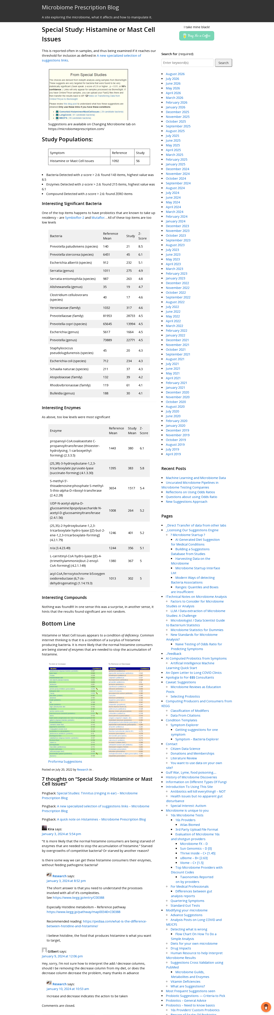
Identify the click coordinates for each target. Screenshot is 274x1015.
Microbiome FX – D (194, 844)
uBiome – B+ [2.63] (194, 858)
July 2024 (172, 193)
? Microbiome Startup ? (188, 535)
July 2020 (172, 411)
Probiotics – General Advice (186, 1000)
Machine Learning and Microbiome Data (196, 478)
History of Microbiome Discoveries (191, 777)
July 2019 (172, 449)
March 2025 (174, 155)
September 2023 (178, 240)
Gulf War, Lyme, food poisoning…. (191, 772)
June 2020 (173, 416)
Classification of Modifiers (190, 711)
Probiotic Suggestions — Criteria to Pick (195, 996)
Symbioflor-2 (74, 217)
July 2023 (172, 250)
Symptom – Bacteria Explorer (197, 739)
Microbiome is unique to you (187, 810)
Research (82, 769)
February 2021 (176, 383)
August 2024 (175, 188)
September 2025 (178, 126)
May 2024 (173, 202)
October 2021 (176, 349)
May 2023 (173, 259)
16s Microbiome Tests (187, 815)
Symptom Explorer (185, 725)
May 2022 (173, 316)
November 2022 (177, 288)
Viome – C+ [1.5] (191, 863)
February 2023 (176, 273)
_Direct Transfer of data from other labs (196, 525)
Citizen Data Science (185, 749)
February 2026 (176, 102)
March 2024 (174, 212)
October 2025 (176, 121)
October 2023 (176, 235)
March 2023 (174, 269)
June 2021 (173, 368)
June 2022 (173, 311)
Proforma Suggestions (65, 761)
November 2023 (177, 231)
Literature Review (184, 758)
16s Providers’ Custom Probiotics (195, 1010)
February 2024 (176, 216)
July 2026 (172, 79)
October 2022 (176, 292)
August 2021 (175, 359)
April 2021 (173, 378)
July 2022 (172, 307)
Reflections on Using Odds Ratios (190, 492)
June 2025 (173, 140)
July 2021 (172, 364)
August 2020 (175, 406)
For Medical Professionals (190, 886)
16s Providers (185, 820)
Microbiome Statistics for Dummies (197, 630)
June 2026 (173, 83)
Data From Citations (185, 715)
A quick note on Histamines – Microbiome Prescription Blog (101, 819)
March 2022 (174, 326)
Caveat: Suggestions (181, 682)
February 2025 (176, 159)
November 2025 (177, 117)
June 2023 (173, 254)
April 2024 (173, 207)
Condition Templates (181, 720)
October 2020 (176, 402)
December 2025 (177, 112)
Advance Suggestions (186, 915)
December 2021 (177, 340)
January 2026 (175, 107)
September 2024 (178, 183)
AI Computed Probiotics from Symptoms (196, 658)
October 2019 (176, 440)
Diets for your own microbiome (194, 943)
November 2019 (177, 435)
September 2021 (178, 354)
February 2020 (176, 421)
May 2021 (173, 373)
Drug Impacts (181, 948)
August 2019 (175, 444)
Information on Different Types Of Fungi (196, 782)
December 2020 (177, 392)
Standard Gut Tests (185, 905)
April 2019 (173, 454)
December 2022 (177, 283)
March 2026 (174, 98)
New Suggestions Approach (186, 501)
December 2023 (177, 226)
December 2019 (177, 430)
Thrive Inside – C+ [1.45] (197, 853)
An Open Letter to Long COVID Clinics (194, 672)
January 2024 (175, 221)
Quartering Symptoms (187, 901)
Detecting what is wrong (189, 929)
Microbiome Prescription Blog (80, 7)
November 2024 (177, 174)
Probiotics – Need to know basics (190, 1005)
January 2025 (175, 164)
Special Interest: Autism (188, 806)
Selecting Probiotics (185, 696)
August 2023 (175, 245)
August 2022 (175, 302)
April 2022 (173, 321)
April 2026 (173, 93)
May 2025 (173, 145)
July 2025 (172, 136)
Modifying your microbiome (187, 910)
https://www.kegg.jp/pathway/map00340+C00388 (83, 912)
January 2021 (175, 387)
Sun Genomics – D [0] (196, 848)
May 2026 (173, 88)
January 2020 (175, 425)
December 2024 (177, 169)
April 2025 (173, 150)
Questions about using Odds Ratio (191, 497)
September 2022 (178, 297)
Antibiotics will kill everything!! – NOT (198, 791)
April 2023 (173, 264)
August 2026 (175, 74)
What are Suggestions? (188, 986)
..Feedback (173, 653)
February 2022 (176, 330)
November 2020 (177, 397)
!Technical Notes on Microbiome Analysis (196, 596)
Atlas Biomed (190, 825)
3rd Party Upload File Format (196, 829)
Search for (177, 54)
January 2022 (175, 335)
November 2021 (177, 345)
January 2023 (175, 278)
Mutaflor (98, 217)
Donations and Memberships (192, 753)
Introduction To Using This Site (189, 787)
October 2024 (176, 178)
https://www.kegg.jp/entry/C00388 (78, 897)
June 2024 (173, 197)
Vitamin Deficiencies (185, 981)
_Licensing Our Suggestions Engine (192, 530)
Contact (171, 744)
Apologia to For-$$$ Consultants (190, 677)
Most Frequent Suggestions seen (190, 991)
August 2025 (175, 131)
